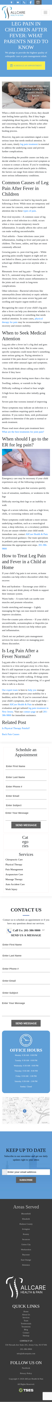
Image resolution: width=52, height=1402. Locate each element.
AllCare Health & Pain (37, 534)
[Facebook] (31, 2)
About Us (26, 1315)
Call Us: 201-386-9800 (24, 2)
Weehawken (26, 1249)
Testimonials (26, 1323)
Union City (26, 1244)
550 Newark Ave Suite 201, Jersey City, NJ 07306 (12, 2)
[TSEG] (26, 1390)
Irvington (26, 1229)
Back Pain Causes (10, 734)
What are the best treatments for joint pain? (23, 431)
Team (26, 1321)
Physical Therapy (13, 864)
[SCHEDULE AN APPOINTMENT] (38, 2)
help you (32, 690)
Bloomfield (26, 1214)
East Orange (26, 1260)
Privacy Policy (26, 1373)
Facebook (26, 1368)
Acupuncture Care (14, 874)
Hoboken (26, 1265)
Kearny (26, 1234)
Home (26, 1311)
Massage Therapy (14, 879)
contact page (29, 711)
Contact (26, 1333)
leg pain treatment (29, 144)
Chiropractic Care (14, 859)
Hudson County (26, 1224)
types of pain (29, 210)
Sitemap (26, 1336)
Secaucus (26, 1239)
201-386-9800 (26, 1349)
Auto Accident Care (15, 884)
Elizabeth (26, 1219)
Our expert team (10, 690)
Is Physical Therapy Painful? (16, 728)
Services (26, 1317)
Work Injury (11, 889)
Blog (26, 1330)
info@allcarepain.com (18, 2)
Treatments (26, 1327)
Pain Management (14, 869)
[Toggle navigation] (45, 13)
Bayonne (26, 1255)
